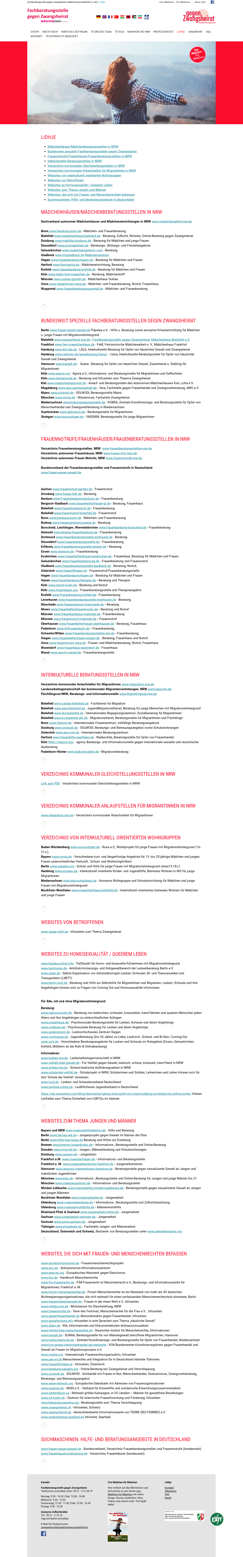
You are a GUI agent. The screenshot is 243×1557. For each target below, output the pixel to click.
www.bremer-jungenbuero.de (73, 1145)
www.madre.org (52, 1354)
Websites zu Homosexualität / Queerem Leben (80, 185)
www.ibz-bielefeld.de (68, 713)
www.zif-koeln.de (53, 1398)
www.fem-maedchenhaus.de (74, 344)
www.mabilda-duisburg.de (73, 241)
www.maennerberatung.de (75, 1202)
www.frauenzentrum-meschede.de (80, 604)
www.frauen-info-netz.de (120, 453)
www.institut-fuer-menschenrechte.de (67, 1330)
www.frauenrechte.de (55, 1311)
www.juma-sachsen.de (69, 1222)
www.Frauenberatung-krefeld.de (74, 595)
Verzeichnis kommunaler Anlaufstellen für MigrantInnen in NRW (92, 171)
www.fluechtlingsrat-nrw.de (138, 694)
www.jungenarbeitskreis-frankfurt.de (88, 1164)
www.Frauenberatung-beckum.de (76, 499)
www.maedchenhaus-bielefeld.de (77, 236)
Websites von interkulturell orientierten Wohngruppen (84, 175)
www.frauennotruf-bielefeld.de (74, 513)
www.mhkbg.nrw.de (54, 1306)
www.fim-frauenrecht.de (57, 1282)
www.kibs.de (64, 1178)
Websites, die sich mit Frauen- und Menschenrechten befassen (91, 195)
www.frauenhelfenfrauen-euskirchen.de (85, 556)
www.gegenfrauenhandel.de (60, 1316)
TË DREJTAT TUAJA (101, 31)
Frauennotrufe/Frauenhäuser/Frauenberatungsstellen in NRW (90, 156)
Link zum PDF (51, 783)
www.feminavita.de (66, 265)
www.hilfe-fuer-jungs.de (66, 1140)
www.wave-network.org (57, 1383)
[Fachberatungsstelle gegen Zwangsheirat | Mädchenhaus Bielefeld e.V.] (98, 17)
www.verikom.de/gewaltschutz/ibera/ (81, 354)
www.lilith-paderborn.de (73, 628)
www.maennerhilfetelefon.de (86, 1130)
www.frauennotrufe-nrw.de (124, 458)
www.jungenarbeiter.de (87, 1198)
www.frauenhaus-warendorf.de (78, 648)
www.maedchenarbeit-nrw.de (172, 221)
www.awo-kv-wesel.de (65, 652)
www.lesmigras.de (54, 968)
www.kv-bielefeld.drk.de (71, 718)
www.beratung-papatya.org (59, 1369)
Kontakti (36, 36)
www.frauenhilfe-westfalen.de (73, 737)
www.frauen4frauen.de (71, 571)
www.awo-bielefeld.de (69, 708)
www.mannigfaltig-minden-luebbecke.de (95, 1188)
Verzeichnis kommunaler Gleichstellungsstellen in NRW (86, 166)
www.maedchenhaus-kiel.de (66, 383)
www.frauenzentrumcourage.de (74, 523)
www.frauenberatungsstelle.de (78, 542)
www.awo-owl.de (67, 732)
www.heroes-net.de (63, 1135)
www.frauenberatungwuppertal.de (79, 289)
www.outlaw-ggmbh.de (70, 279)
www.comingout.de (54, 1037)
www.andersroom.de (55, 1032)
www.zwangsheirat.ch (56, 1407)
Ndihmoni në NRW (138, 31)
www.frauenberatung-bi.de (72, 508)
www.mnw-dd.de (65, 1149)
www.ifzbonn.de (60, 723)
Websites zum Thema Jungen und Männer (77, 190)
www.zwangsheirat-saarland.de (62, 1417)
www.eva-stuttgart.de (68, 417)
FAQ (208, 31)
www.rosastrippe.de (55, 1022)
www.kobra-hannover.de (57, 1340)
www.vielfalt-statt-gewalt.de (60, 1063)
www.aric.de (49, 1268)
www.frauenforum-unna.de (67, 284)
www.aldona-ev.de (72, 412)
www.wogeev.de (66, 871)
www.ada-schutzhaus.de (80, 881)
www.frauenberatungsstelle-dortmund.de (84, 537)
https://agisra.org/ (61, 742)
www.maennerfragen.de (78, 1159)
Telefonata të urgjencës (62, 36)
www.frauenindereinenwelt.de (61, 1301)
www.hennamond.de (62, 378)
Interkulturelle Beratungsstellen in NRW (75, 161)
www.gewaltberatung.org (164, 1231)
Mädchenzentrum (97, 255)
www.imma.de (65, 397)
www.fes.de (49, 1277)
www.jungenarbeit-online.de (99, 1212)
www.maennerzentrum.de (72, 1183)
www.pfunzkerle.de (68, 1226)
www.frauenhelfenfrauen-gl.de (89, 503)
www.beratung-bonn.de (64, 231)
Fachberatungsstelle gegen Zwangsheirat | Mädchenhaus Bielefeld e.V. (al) (62, 2)
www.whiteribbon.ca (55, 1393)
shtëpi (35, 31)
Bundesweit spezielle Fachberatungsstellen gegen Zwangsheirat (92, 151)
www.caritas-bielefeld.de (71, 703)
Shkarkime (195, 31)
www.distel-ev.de (62, 551)
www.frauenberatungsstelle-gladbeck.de (83, 566)
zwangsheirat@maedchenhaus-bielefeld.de (64, 1527)
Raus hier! (200, 2)
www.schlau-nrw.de (54, 1068)
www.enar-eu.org (52, 1273)
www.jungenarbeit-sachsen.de (75, 1217)
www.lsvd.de (50, 1082)
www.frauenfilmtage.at (56, 1364)
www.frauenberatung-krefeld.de (74, 269)
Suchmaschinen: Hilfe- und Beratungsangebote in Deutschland (91, 200)
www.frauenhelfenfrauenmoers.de (74, 609)
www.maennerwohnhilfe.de (75, 1207)
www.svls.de (50, 1042)
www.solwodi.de (62, 393)
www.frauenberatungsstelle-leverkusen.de (86, 600)
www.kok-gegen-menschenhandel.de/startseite (73, 1345)
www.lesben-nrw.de (54, 1058)
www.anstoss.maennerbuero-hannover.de (84, 1169)
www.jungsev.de (66, 1154)
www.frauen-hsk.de (68, 494)
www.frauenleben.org (63, 590)
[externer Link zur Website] (90, 340)
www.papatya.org (62, 866)
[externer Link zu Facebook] (43, 1535)
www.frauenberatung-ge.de (80, 561)
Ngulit (168, 1498)
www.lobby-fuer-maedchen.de (69, 274)
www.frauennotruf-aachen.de (72, 489)
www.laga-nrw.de (159, 689)
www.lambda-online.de (57, 1087)
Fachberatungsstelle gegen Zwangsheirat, (121, 340)
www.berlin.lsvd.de (54, 983)
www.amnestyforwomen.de (60, 1263)
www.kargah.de (66, 364)
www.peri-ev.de (51, 1359)
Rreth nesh (50, 31)
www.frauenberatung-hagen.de (72, 260)
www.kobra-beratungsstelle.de (84, 402)
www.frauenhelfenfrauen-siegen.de (76, 638)
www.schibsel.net (53, 1027)
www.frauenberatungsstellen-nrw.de (127, 448)
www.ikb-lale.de (66, 349)
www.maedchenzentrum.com (82, 250)
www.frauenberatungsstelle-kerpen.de (79, 547)
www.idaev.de (50, 1325)
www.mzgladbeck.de (69, 255)
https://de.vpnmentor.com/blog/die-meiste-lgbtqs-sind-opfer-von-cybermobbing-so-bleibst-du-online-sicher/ (116, 1094)
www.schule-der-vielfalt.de (59, 1072)
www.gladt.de (50, 973)
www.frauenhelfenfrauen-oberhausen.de (86, 624)
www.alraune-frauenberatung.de (75, 532)
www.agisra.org (59, 373)
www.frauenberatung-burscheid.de (122, 527)
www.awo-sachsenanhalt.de (77, 388)
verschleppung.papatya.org (60, 1402)
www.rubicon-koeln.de (56, 1013)
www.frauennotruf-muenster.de (75, 619)
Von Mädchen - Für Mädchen (174, 2)
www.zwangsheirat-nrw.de (72, 340)
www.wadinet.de (52, 1388)
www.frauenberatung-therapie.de (73, 580)
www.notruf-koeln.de (62, 585)
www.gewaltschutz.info (57, 1321)
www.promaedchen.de (72, 245)
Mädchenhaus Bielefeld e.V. (170, 340)
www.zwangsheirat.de (56, 1412)
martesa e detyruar (74, 31)
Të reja (119, 31)
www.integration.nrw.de (138, 684)
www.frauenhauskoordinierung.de (64, 1453)
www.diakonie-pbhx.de (83, 752)
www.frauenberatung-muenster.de (77, 614)
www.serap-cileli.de (54, 932)
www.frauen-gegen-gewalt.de (70, 330)
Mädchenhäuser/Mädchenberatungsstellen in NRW (83, 147)
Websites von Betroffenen (66, 180)
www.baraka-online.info (57, 963)
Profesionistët (163, 31)
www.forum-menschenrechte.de (63, 1292)
